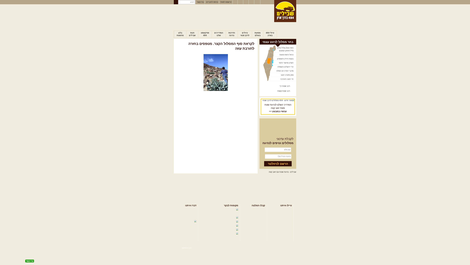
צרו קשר (200, 2)
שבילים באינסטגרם (211, 230)
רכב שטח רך (285, 86)
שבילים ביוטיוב (217, 218)
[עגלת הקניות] (251, 2)
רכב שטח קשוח (283, 91)
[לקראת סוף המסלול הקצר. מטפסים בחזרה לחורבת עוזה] (215, 72)
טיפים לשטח (260, 221)
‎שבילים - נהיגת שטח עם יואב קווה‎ (282, 172)
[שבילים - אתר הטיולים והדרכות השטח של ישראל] (285, 11)
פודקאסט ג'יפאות (214, 226)
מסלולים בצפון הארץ (256, 210)
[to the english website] (257, 2)
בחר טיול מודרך (285, 214)
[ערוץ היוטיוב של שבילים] (246, 2)
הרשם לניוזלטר (278, 163)
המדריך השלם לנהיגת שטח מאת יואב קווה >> (277, 108)
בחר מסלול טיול (285, 210)
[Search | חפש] (176, 2)
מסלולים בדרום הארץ (256, 218)
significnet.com (187, 248)
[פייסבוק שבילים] (235, 2)
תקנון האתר (191, 218)
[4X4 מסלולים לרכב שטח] (277, 100)
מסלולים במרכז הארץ (256, 214)
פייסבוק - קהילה (229, 214)
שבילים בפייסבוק (214, 210)
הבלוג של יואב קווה (212, 222)
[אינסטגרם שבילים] (240, 2)
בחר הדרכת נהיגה (284, 218)
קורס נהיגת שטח (285, 221)
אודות (194, 210)
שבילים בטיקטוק (229, 236)
